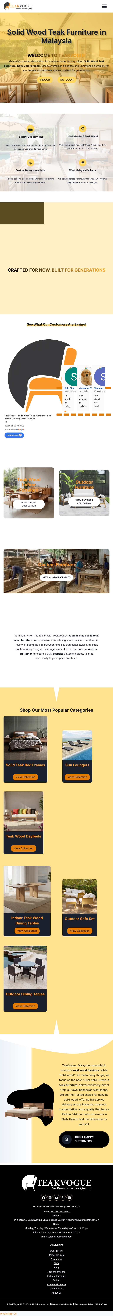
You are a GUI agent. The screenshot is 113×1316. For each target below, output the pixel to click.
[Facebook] (43, 1197)
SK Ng (82, 376)
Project (56, 1280)
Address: (56, 1215)
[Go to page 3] (80, 415)
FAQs (56, 1263)
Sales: (47, 1211)
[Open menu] (105, 6)
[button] (8, 1313)
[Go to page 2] (73, 415)
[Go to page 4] (87, 415)
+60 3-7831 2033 (60, 1211)
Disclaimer (56, 1259)
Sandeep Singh (72, 376)
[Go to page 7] (108, 415)
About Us (57, 1292)
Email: (44, 1236)
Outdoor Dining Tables (25, 994)
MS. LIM (98, 376)
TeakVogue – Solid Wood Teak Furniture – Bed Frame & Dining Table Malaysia (28, 417)
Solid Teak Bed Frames (25, 765)
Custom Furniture (56, 564)
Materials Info (56, 1255)
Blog (56, 1267)
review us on (13, 434)
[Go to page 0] (59, 415)
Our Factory (56, 1250)
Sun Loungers (77, 765)
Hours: (56, 1224)
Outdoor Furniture (84, 485)
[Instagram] (50, 1197)
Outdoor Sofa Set (80, 919)
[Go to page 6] (101, 415)
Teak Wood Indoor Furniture (29, 485)
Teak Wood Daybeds (23, 836)
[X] (63, 1197)
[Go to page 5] (94, 415)
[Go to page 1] (66, 415)
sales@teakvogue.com (60, 1236)
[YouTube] (56, 1197)
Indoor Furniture (56, 1271)
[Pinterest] (69, 1197)
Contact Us (56, 1288)
